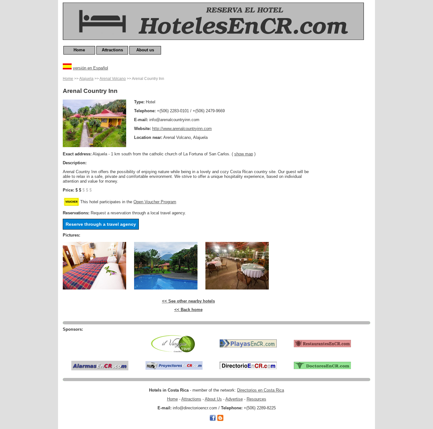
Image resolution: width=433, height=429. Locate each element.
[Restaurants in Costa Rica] (322, 343)
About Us (213, 399)
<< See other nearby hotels (188, 301)
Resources (256, 399)
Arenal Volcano (113, 78)
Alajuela (86, 78)
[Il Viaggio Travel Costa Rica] (174, 343)
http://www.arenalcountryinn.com (182, 128)
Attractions (112, 50)
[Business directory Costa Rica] (248, 365)
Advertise (234, 399)
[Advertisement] (345, 170)
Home (79, 50)
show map (243, 154)
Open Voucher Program (154, 201)
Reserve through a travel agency (101, 224)
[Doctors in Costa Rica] (322, 365)
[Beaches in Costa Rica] (248, 343)
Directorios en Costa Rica (260, 390)
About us (145, 50)
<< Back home (188, 309)
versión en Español (90, 68)
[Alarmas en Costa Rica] (99, 365)
